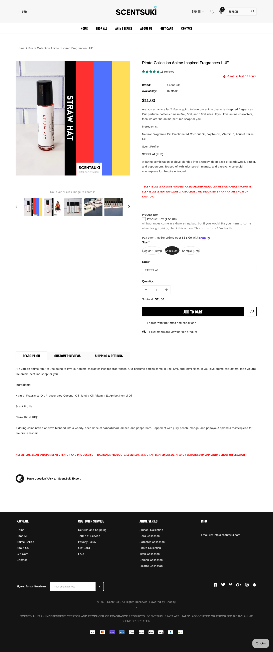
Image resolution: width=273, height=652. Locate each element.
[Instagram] (247, 584)
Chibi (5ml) (172, 250)
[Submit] (100, 586)
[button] (151, 71)
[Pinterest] (230, 584)
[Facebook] (215, 584)
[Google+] (238, 584)
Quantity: (148, 281)
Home (20, 48)
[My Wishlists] (211, 11)
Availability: (149, 91)
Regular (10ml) (152, 250)
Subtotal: (148, 299)
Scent (146, 261)
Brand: (146, 85)
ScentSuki (173, 85)
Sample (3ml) (191, 250)
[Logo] (136, 11)
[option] (73, 118)
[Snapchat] (254, 584)
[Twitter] (223, 584)
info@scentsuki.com (227, 534)
